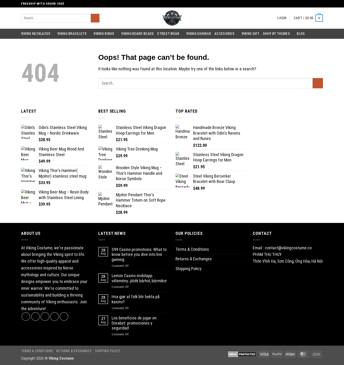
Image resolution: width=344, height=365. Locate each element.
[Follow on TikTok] (44, 316)
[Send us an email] (320, 3)
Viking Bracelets (72, 34)
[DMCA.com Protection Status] (242, 354)
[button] (281, 18)
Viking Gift (251, 34)
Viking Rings (104, 34)
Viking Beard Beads (137, 34)
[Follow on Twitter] (315, 3)
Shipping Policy (188, 268)
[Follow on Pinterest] (64, 316)
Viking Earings (198, 34)
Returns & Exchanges (194, 258)
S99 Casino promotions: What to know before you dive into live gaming (139, 254)
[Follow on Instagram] (310, 3)
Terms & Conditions (192, 249)
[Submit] (95, 18)
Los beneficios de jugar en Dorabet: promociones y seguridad (134, 322)
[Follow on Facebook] (305, 3)
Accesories (224, 34)
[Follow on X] (54, 316)
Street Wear (168, 34)
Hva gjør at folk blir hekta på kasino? (136, 299)
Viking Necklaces (36, 34)
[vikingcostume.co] (172, 18)
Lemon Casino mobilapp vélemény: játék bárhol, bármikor (139, 278)
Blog (297, 4)
